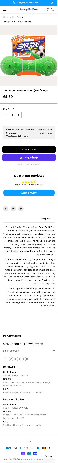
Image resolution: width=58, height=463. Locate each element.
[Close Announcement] (52, 2)
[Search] (48, 9)
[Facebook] (5, 208)
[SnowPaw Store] (29, 10)
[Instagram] (16, 359)
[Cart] (52, 9)
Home (6, 17)
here (53, 283)
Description (44, 218)
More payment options (29, 164)
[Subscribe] (54, 351)
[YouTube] (26, 359)
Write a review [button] (29, 193)
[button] (5, 9)
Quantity (8, 109)
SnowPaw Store (28, 459)
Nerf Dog (16, 17)
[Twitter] (13, 208)
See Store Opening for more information (22, 392)
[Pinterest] (21, 208)
